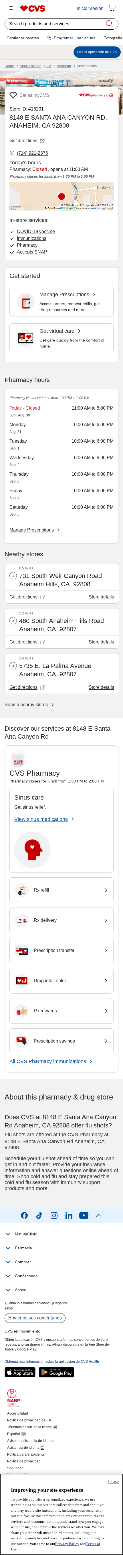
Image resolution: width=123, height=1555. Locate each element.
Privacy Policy (67, 1544)
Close (113, 1481)
